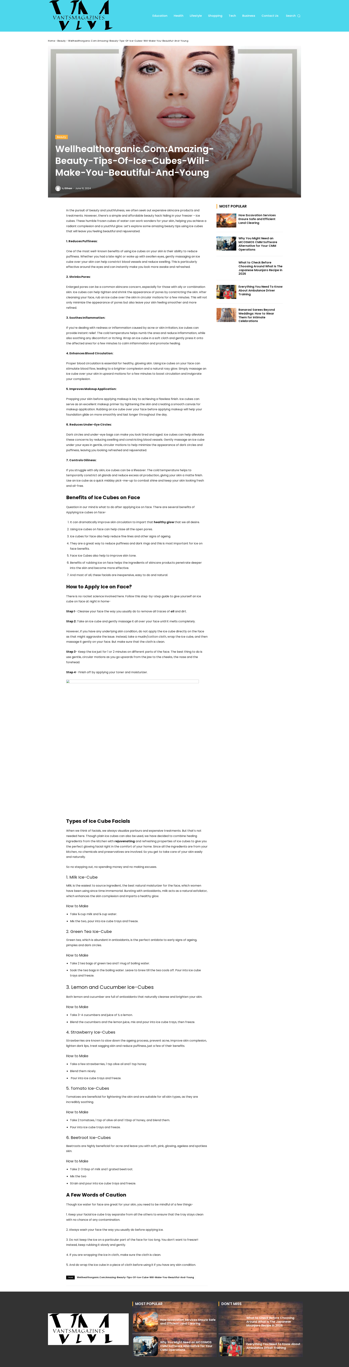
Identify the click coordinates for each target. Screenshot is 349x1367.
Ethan (68, 188)
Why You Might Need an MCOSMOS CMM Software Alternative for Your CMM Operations (257, 244)
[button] (293, 16)
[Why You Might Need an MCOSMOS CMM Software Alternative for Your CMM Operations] (226, 244)
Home (51, 40)
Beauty (61, 40)
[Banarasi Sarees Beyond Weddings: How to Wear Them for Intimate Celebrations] (226, 315)
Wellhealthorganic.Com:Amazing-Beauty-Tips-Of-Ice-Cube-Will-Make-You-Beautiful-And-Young (135, 1277)
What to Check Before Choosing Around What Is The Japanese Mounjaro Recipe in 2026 (260, 268)
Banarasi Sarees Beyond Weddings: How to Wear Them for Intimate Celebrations (256, 315)
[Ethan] (58, 188)
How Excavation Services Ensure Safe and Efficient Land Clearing (257, 219)
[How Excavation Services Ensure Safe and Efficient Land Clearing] (226, 221)
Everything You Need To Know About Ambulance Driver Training (260, 290)
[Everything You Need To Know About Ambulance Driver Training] (226, 292)
